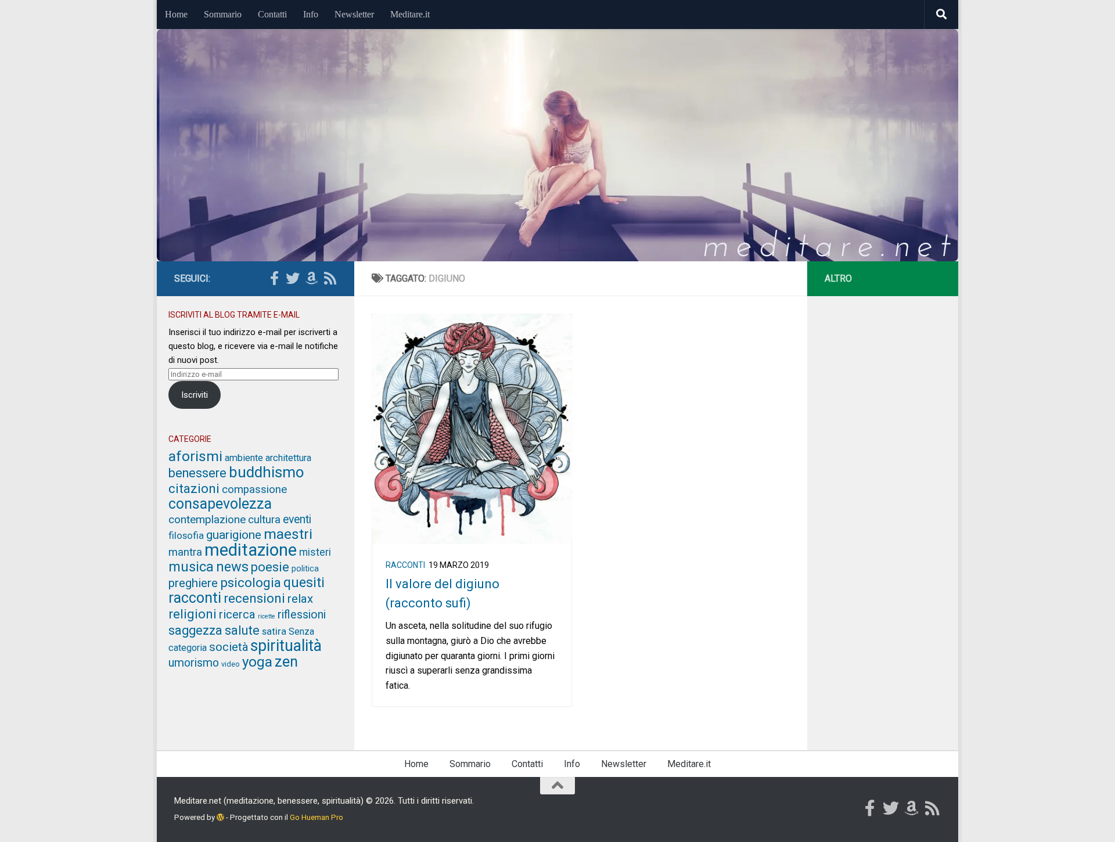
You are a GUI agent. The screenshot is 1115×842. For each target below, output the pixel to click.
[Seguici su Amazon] (311, 278)
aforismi (195, 456)
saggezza (195, 630)
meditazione (250, 550)
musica (191, 567)
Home (176, 14)
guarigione (233, 535)
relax (300, 599)
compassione (254, 489)
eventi (297, 519)
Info (310, 14)
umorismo (193, 663)
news (232, 567)
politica (305, 568)
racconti (405, 565)
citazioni (194, 488)
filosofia (186, 535)
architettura (288, 457)
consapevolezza (220, 503)
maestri (288, 534)
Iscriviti (194, 395)
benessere (197, 473)
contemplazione (207, 519)
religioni (192, 613)
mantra (185, 552)
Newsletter (354, 14)
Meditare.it (410, 14)
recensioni (254, 598)
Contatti (272, 14)
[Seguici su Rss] (330, 278)
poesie (270, 567)
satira (274, 631)
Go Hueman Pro (316, 817)
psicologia (250, 583)
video (230, 664)
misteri (315, 552)
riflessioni (302, 614)
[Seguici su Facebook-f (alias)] (274, 278)
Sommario (223, 14)
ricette (266, 616)
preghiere (193, 583)
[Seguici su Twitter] (293, 278)
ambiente (244, 457)
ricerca (237, 614)
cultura (264, 519)
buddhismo (266, 472)
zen (286, 661)
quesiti (304, 582)
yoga (257, 662)
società (228, 647)
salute (242, 630)
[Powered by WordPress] (220, 817)
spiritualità (286, 645)
